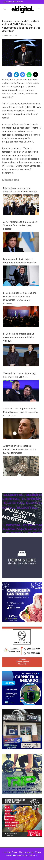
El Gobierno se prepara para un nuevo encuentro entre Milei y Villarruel (18, 337)
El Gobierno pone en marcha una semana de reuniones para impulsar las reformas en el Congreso (19, 298)
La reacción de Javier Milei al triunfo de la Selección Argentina (19, 261)
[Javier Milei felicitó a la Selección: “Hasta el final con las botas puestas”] (21, 251)
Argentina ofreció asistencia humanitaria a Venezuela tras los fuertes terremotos (19, 449)
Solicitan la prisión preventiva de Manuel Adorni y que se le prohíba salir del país (20, 412)
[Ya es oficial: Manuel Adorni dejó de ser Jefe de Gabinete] (21, 400)
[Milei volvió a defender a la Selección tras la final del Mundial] (21, 214)
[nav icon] (5, 9)
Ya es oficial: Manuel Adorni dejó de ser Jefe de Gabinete (19, 375)
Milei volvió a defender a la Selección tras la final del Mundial (20, 190)
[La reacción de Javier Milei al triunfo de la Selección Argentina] (21, 285)
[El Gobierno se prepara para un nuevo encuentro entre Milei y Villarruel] (21, 365)
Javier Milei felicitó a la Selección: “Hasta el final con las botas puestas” (20, 225)
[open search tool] (39, 9)
